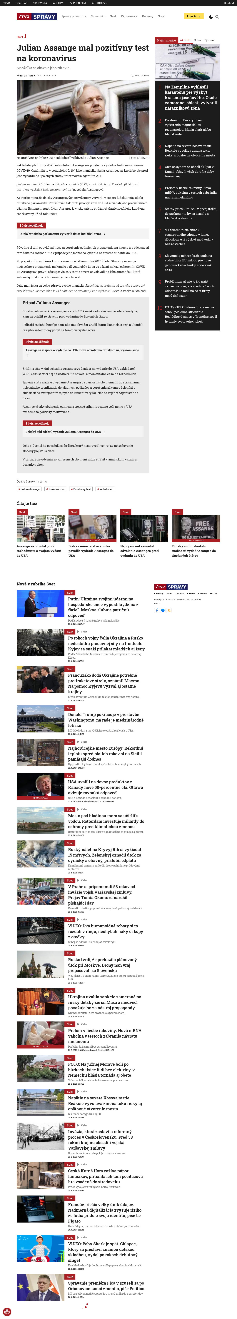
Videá (169, 593)
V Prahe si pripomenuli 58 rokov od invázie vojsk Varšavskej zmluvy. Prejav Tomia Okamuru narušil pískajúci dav (101, 895)
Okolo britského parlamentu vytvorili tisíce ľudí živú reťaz (60, 234)
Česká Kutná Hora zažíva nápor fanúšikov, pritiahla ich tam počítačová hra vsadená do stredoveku (105, 1176)
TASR (31, 75)
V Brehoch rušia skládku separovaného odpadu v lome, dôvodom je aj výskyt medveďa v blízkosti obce (189, 237)
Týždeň (209, 40)
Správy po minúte (73, 16)
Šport (162, 16)
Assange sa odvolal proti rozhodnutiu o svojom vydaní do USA (39, 551)
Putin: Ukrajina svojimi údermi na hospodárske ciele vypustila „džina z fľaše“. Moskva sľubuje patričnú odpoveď (103, 607)
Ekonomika (129, 16)
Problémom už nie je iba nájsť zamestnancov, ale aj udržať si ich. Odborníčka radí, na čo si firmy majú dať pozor (190, 288)
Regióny (147, 16)
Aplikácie (202, 593)
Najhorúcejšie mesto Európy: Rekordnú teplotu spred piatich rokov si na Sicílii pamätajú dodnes (105, 753)
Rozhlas (21, 3)
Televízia (40, 3)
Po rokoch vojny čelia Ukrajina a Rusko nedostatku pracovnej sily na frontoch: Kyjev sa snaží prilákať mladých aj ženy (106, 643)
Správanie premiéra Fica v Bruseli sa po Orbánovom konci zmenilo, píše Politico (106, 1285)
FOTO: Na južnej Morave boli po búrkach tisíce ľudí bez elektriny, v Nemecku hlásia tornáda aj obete (101, 1069)
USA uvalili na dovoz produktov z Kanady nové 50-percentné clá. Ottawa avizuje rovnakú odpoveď (105, 787)
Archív (58, 3)
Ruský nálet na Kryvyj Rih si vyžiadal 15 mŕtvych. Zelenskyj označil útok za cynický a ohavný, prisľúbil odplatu (104, 855)
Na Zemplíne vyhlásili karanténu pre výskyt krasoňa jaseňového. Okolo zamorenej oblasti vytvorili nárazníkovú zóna (191, 97)
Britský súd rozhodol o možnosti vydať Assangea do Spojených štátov (194, 551)
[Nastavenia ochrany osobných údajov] (7, 1312)
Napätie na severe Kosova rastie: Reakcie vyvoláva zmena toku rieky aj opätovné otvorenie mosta (190, 150)
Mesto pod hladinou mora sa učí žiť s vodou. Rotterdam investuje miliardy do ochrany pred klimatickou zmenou (106, 821)
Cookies (157, 603)
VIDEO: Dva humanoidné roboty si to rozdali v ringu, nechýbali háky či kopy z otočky (105, 931)
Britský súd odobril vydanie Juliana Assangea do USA (63, 432)
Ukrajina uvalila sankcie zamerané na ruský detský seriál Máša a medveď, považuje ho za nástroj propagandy (104, 1002)
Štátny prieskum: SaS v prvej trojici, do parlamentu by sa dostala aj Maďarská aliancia (191, 213)
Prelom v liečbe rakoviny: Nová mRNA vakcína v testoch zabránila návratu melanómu (191, 192)
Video (84, 631)
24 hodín (185, 40)
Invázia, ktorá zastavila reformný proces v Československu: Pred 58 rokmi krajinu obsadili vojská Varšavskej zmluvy (100, 1140)
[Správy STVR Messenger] (163, 612)
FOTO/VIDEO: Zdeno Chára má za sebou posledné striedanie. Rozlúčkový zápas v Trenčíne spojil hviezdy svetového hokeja (191, 314)
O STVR (213, 593)
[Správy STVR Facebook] (157, 612)
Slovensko (98, 16)
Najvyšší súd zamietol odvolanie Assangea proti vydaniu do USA (139, 551)
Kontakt (229, 3)
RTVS (23, 75)
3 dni (197, 40)
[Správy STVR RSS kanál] (169, 612)
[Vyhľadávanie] (217, 16)
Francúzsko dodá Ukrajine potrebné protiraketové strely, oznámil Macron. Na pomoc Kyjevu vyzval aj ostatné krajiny (104, 683)
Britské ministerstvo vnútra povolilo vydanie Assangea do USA (91, 551)
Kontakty (158, 593)
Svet (113, 16)
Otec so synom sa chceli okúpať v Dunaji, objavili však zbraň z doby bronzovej (189, 171)
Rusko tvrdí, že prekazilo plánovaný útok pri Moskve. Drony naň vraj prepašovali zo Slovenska (102, 965)
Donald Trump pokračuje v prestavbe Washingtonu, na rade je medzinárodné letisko (106, 720)
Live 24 (191, 16)
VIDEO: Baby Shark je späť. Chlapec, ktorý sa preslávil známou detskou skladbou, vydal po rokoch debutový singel (103, 1252)
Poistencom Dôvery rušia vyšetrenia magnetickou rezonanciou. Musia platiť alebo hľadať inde (188, 127)
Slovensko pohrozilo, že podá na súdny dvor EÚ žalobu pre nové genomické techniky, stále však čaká (188, 262)
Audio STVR (99, 3)
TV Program (77, 3)
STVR (6, 3)
